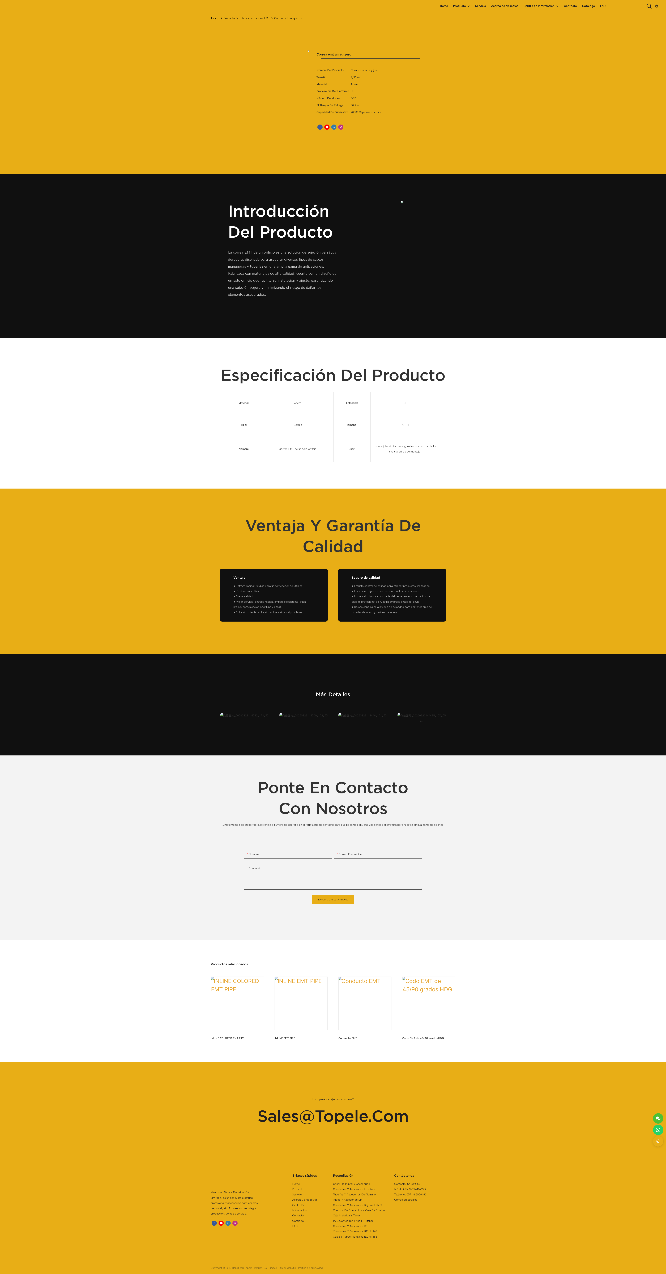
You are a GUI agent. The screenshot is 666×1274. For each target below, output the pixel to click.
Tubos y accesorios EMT (254, 18)
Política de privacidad (310, 1267)
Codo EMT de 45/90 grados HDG (423, 1038)
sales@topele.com (333, 1116)
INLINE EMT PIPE (285, 1038)
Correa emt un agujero (288, 18)
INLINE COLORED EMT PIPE (227, 1038)
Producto (229, 18)
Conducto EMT (347, 1038)
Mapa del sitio (288, 1267)
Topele (215, 18)
